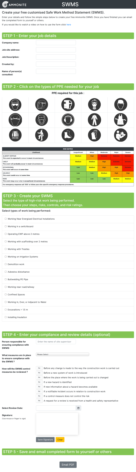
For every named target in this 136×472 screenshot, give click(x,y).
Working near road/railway (20, 287)
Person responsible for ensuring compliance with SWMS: (15, 344)
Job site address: (11, 49)
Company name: (10, 42)
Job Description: (10, 57)
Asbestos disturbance (18, 271)
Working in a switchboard (20, 226)
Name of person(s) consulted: (12, 73)
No (39, 368)
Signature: (14, 417)
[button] (39, 368)
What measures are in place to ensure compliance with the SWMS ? (16, 358)
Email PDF (68, 464)
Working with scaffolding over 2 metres (27, 241)
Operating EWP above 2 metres (23, 234)
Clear (60, 439)
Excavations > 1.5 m (17, 309)
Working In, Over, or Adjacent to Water (26, 302)
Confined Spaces (16, 294)
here (69, 24)
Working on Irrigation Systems (22, 256)
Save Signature (45, 439)
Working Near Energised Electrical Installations (31, 218)
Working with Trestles (18, 249)
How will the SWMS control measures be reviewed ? (16, 370)
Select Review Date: (12, 408)
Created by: (8, 64)
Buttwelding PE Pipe (17, 279)
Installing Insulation (17, 317)
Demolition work (15, 264)
